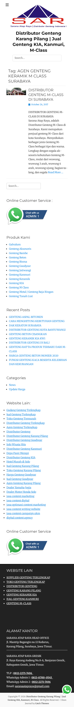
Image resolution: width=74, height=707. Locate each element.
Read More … (55, 172)
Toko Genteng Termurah (21, 418)
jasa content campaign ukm (23, 513)
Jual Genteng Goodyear (19, 479)
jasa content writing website (23, 509)
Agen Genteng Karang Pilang (23, 483)
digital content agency (19, 517)
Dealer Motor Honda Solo (21, 491)
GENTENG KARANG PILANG (23, 590)
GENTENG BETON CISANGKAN (28, 334)
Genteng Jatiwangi (20, 270)
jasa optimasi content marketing (26, 504)
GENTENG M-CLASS (18, 603)
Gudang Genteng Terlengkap (23, 410)
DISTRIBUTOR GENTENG (21, 586)
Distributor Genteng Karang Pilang (27, 436)
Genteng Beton (17, 257)
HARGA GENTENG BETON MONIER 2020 (33, 355)
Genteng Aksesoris (20, 248)
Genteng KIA (16, 283)
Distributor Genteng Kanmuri (24, 448)
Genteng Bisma (18, 261)
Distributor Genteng (18, 431)
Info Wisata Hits (16, 444)
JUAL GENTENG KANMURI (22, 599)
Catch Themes (42, 703)
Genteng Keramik (19, 279)
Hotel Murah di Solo (18, 461)
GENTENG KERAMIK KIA (21, 594)
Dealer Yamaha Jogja (18, 487)
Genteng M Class (19, 287)
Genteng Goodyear (20, 266)
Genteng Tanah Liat (21, 296)
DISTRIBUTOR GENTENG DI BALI (29, 342)
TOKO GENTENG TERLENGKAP (25, 582)
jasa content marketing (20, 496)
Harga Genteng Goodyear (21, 474)
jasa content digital (17, 500)
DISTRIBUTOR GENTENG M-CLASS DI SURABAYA (45, 95)
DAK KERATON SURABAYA (25, 325)
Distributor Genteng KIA (20, 457)
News (12, 385)
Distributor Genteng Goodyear (24, 440)
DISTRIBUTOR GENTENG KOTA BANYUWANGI (37, 329)
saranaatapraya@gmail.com (32, 686)
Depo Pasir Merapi (17, 453)
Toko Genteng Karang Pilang (23, 470)
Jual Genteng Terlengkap (21, 414)
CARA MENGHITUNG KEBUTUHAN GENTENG (36, 321)
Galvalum (15, 244)
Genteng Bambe (18, 253)
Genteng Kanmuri (19, 274)
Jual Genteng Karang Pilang (22, 466)
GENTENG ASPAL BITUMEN (26, 317)
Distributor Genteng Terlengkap (25, 423)
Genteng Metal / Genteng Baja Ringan (31, 291)
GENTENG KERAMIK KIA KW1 (27, 338)
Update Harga (17, 389)
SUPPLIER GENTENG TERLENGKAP (28, 577)
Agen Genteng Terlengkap (21, 427)
